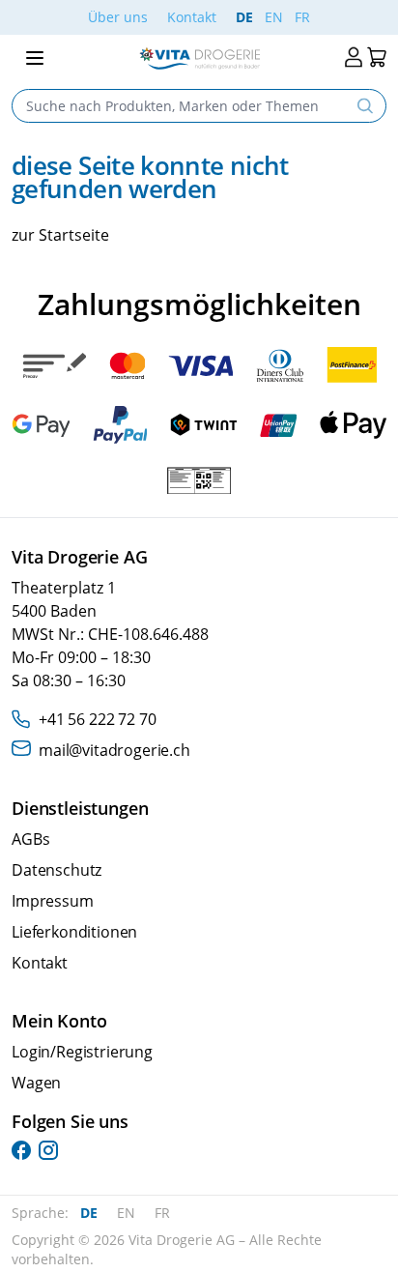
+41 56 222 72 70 (97, 719)
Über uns (118, 17)
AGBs (30, 839)
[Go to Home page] (199, 58)
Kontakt (191, 17)
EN (274, 17)
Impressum (53, 900)
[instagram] (48, 1150)
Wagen (36, 1082)
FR (302, 17)
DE (244, 17)
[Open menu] (35, 58)
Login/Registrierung (82, 1051)
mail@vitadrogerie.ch (114, 750)
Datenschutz (56, 870)
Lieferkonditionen (74, 931)
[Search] (365, 106)
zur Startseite (60, 235)
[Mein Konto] (353, 57)
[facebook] (21, 1150)
